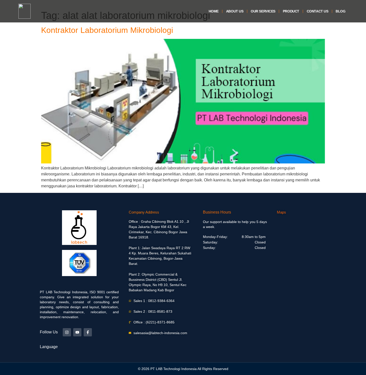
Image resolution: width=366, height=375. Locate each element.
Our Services (263, 11)
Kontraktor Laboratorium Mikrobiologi (107, 30)
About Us (234, 11)
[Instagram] (67, 332)
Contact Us (317, 11)
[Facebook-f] (88, 332)
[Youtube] (77, 332)
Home (214, 11)
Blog (340, 11)
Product (291, 11)
